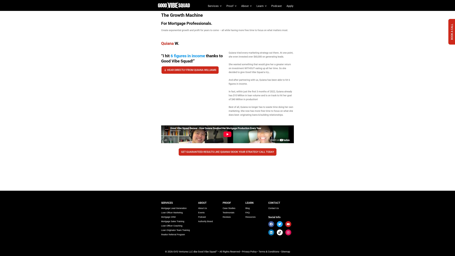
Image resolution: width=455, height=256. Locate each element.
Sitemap (285, 251)
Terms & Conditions (269, 251)
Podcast (276, 6)
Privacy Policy (249, 251)
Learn (260, 6)
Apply (290, 6)
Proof (230, 6)
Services (213, 6)
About (245, 6)
